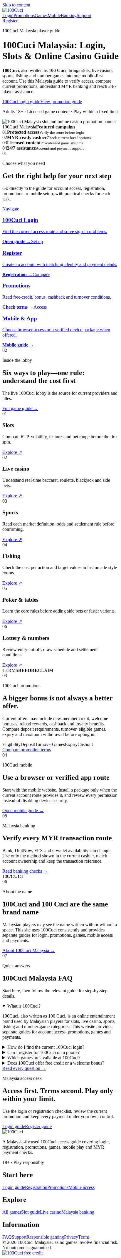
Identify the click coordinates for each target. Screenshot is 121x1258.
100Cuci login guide (21, 101)
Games (41, 15)
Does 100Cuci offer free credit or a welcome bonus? (55, 1062)
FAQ (7, 1236)
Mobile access (81, 1187)
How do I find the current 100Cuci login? (45, 1047)
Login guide (13, 1126)
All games (11, 1212)
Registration (36, 1187)
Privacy (71, 1236)
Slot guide (30, 1212)
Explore (12, 452)
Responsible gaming (45, 1236)
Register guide (38, 1126)
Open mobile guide (23, 810)
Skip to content (16, 4)
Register (10, 20)
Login (8, 15)
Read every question (24, 1068)
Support (84, 15)
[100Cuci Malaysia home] (12, 10)
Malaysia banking (77, 1212)
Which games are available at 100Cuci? (43, 1057)
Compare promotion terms (26, 749)
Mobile (54, 15)
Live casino (50, 1212)
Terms (84, 1236)
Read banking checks (25, 871)
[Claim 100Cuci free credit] (22, 1252)
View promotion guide (61, 101)
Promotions (24, 15)
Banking (69, 15)
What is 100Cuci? (24, 1005)
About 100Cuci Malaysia (28, 950)
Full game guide (20, 408)
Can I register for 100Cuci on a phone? (43, 1052)
